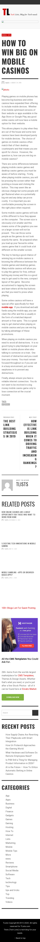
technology (11, 882)
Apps (8, 799)
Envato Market (29, 689)
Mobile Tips (6, 35)
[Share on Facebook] (25, 82)
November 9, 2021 (14, 520)
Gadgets (10, 815)
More (8, 854)
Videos (9, 902)
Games (9, 819)
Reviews (10, 862)
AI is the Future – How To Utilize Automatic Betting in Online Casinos (22, 770)
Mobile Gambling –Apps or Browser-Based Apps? (18, 573)
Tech (8, 878)
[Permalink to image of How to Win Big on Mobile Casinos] (5, 89)
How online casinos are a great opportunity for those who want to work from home (18, 514)
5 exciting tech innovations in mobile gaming (19, 544)
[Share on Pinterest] (36, 82)
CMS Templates (26, 675)
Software (10, 874)
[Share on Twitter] (29, 82)
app (3, 404)
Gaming (9, 823)
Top (7, 894)
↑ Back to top (20, 938)
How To (9, 831)
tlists (6, 520)
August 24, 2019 (16, 82)
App (7, 795)
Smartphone (11, 866)
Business (10, 803)
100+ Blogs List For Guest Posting (18, 608)
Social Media (12, 870)
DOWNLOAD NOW (12, 697)
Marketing (10, 843)
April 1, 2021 (13, 578)
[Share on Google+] (32, 82)
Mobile (9, 847)
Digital (9, 807)
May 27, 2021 (13, 549)
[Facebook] (27, 2)
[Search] (4, 2)
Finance (9, 811)
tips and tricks (12, 890)
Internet (9, 835)
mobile (7, 404)
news (8, 858)
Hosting (9, 827)
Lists (8, 839)
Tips (8, 886)
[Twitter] (31, 2)
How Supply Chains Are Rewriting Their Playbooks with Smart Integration (22, 738)
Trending (10, 898)
